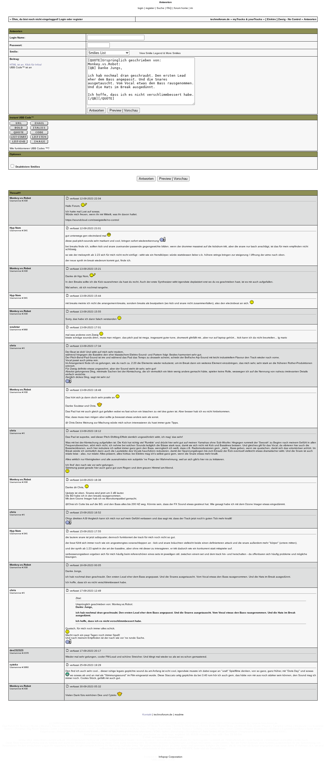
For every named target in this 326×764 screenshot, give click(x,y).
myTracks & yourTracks (247, 19)
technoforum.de (220, 19)
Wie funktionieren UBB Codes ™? (29, 148)
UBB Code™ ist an (21, 67)
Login (62, 19)
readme (179, 714)
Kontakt (147, 714)
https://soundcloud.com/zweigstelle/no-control (92, 220)
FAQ (169, 8)
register (150, 8)
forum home (181, 8)
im (191, 8)
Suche (160, 8)
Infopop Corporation (170, 756)
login (140, 8)
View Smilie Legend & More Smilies (160, 53)
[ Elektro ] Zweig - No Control (283, 19)
